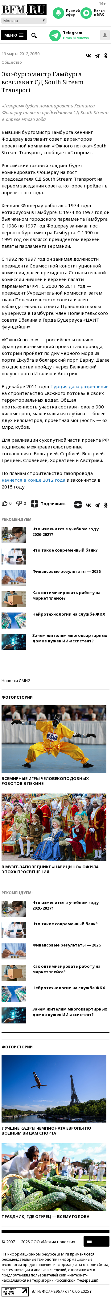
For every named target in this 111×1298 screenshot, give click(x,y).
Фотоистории (17, 697)
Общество (12, 62)
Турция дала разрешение (79, 386)
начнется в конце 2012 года (33, 480)
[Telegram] (97, 55)
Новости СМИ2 (16, 680)
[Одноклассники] (105, 55)
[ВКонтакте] (88, 55)
